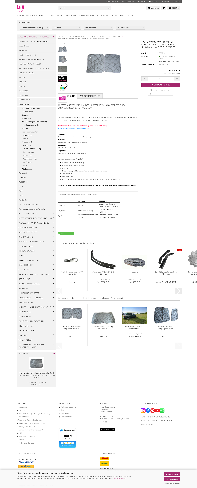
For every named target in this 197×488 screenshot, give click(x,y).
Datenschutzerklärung (118, 478)
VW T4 (21, 191)
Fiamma (21, 255)
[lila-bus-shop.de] (36, 8)
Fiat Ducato (23, 50)
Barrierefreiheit (24, 410)
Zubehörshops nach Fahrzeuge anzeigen (33, 41)
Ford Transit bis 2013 (26, 73)
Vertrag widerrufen (107, 429)
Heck (25, 165)
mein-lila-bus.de (147, 425)
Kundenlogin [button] (165, 1)
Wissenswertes (57, 15)
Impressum (22, 407)
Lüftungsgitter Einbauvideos (28, 426)
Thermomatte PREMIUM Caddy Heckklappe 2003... (103, 328)
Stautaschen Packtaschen (31, 321)
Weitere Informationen (172, 484)
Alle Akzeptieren (172, 474)
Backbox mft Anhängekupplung (33, 223)
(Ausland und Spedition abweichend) (169, 61)
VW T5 (21, 195)
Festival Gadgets (26, 251)
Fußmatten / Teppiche (29, 260)
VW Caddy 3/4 (24, 104)
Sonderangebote (105, 15)
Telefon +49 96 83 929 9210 (115, 1)
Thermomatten (28, 145)
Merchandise (24, 311)
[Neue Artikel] (54, 353)
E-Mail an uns (142, 1)
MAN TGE (22, 77)
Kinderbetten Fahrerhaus (30, 297)
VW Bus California (25, 100)
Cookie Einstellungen (26, 443)
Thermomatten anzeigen (33, 149)
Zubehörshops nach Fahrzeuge (33, 37)
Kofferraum (27, 162)
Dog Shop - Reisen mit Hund (31, 241)
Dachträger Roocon (28, 232)
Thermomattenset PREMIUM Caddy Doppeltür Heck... (166, 328)
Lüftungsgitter (27, 135)
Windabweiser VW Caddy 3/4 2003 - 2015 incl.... (103, 273)
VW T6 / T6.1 (23, 200)
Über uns (90, 15)
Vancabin (22, 335)
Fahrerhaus (27, 155)
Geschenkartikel (26, 265)
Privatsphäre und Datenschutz (29, 436)
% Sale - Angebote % (28, 213)
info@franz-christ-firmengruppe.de (116, 418)
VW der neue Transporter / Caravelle (32, 209)
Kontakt (21, 15)
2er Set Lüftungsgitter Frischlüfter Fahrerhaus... (166, 273)
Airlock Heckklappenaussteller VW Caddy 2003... (72, 273)
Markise (25, 138)
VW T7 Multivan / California (28, 204)
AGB (20, 433)
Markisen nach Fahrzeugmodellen (35, 307)
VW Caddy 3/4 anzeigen (31, 108)
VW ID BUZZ (23, 182)
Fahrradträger (27, 112)
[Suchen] (109, 8)
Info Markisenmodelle (126, 15)
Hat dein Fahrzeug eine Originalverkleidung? (34, 413)
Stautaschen (26, 118)
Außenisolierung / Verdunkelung (35, 218)
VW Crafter (22, 177)
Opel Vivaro (23, 86)
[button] (153, 1)
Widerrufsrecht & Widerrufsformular (31, 423)
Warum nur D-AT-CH (35, 15)
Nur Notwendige (172, 479)
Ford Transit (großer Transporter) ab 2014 (34, 68)
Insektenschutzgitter (30, 132)
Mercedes (22, 82)
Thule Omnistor (26, 330)
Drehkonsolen (25, 237)
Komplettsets (28, 152)
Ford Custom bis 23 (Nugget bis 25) (31, 59)
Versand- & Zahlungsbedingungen (30, 420)
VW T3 (21, 186)
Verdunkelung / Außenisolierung (34, 122)
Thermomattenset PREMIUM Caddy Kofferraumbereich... (72, 328)
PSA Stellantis (23, 91)
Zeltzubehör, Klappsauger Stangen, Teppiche (31, 345)
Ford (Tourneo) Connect (27, 55)
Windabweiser (27, 169)
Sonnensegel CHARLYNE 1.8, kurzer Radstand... (134, 328)
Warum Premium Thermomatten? (30, 430)
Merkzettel (176, 1)
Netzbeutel (134, 272)
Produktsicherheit (90, 96)
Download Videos (24, 417)
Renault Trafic (23, 95)
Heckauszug (24, 279)
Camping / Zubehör (27, 227)
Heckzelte (23, 288)
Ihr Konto (64, 410)
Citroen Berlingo (24, 46)
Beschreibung (67, 96)
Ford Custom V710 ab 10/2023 (30, 64)
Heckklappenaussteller (30, 125)
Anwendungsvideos (75, 15)
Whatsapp (131, 1)
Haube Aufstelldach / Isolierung (34, 274)
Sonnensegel (27, 142)
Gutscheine (23, 269)
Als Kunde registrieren (69, 407)
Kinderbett (26, 115)
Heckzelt (25, 128)
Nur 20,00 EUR (36, 383)
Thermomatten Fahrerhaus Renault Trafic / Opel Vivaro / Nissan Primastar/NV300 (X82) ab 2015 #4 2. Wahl (37, 375)
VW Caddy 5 (23, 173)
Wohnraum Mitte (30, 159)
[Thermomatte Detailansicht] (104, 64)
